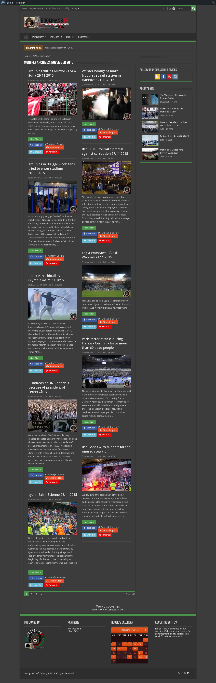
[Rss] (164, 9)
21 (140, 653)
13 (135, 648)
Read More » (35, 139)
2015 (35, 56)
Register (20, 2)
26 (130, 657)
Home (26, 36)
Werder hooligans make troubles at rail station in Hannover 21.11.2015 (101, 75)
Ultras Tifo (73, 631)
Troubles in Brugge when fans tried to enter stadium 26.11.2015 (51, 168)
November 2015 (130, 630)
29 (145, 657)
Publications (38, 37)
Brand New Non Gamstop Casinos (108, 609)
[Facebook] (167, 9)
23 (114, 657)
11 (124, 648)
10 (119, 648)
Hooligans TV (56, 37)
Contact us (83, 37)
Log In (10, 2)
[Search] (193, 8)
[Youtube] (170, 9)
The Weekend (74, 628)
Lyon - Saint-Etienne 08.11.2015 (52, 495)
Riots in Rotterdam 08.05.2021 (59, 47)
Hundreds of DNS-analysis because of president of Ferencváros (48, 387)
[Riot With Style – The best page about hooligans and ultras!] (45, 21)
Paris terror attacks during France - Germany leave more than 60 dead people (104, 343)
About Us (70, 37)
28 (140, 657)
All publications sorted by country (61, 8)
